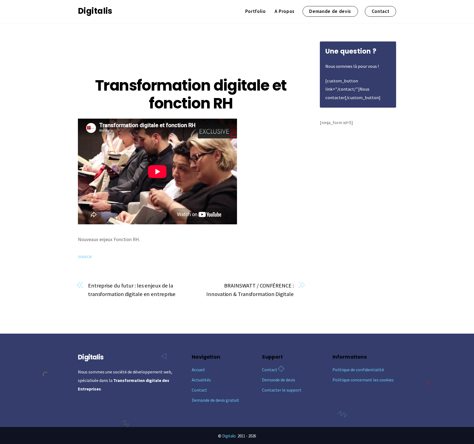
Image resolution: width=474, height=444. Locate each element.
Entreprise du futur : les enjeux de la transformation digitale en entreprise (132, 290)
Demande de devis (330, 11)
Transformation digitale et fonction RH (190, 94)
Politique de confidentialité (358, 369)
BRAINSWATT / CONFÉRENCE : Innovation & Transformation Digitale (250, 290)
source (85, 256)
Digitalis (229, 436)
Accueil (198, 369)
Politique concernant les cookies (363, 379)
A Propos (285, 11)
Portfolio (255, 11)
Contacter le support (281, 390)
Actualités (201, 379)
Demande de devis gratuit (215, 400)
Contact (381, 11)
